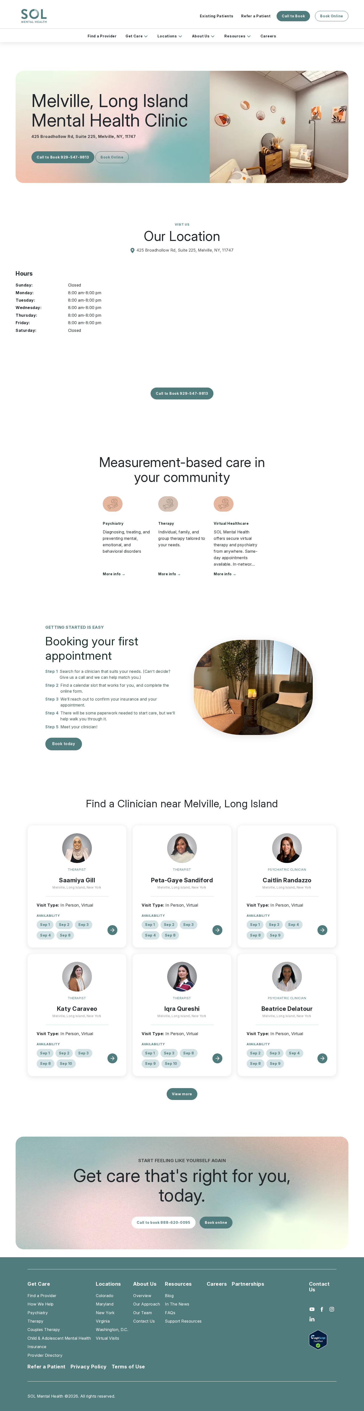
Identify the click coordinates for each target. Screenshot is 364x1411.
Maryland (104, 1304)
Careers (268, 36)
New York (105, 1312)
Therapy (166, 523)
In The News (177, 1304)
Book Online (331, 16)
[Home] (34, 16)
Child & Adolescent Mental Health (59, 1338)
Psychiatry (113, 523)
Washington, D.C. (112, 1329)
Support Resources (183, 1321)
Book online (216, 1222)
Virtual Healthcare (231, 523)
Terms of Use (128, 1366)
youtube (312, 1309)
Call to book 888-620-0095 (163, 1222)
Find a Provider (102, 36)
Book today (63, 743)
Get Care (134, 36)
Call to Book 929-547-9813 (63, 157)
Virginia (103, 1321)
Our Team (142, 1312)
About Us (201, 36)
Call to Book (293, 16)
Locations (167, 36)
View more (182, 1094)
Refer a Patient (256, 16)
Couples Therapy (43, 1329)
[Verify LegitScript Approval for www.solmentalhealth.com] (323, 1340)
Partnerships (248, 1284)
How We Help (40, 1304)
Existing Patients (216, 16)
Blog (169, 1295)
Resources (234, 36)
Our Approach (146, 1304)
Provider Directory (44, 1355)
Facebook (322, 1309)
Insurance (37, 1346)
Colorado (104, 1295)
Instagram (332, 1309)
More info (114, 574)
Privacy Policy (89, 1366)
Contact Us (144, 1321)
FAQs (170, 1312)
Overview (142, 1295)
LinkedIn (312, 1319)
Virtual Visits (107, 1338)
